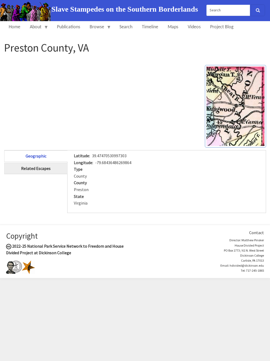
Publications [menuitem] (68, 27)
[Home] (25, 10)
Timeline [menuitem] (150, 27)
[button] (235, 105)
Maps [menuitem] (173, 27)
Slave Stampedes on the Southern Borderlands (124, 9)
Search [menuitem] (125, 27)
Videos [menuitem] (194, 27)
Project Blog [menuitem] (221, 27)
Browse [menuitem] (94, 29)
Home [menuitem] (14, 27)
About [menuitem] (33, 29)
